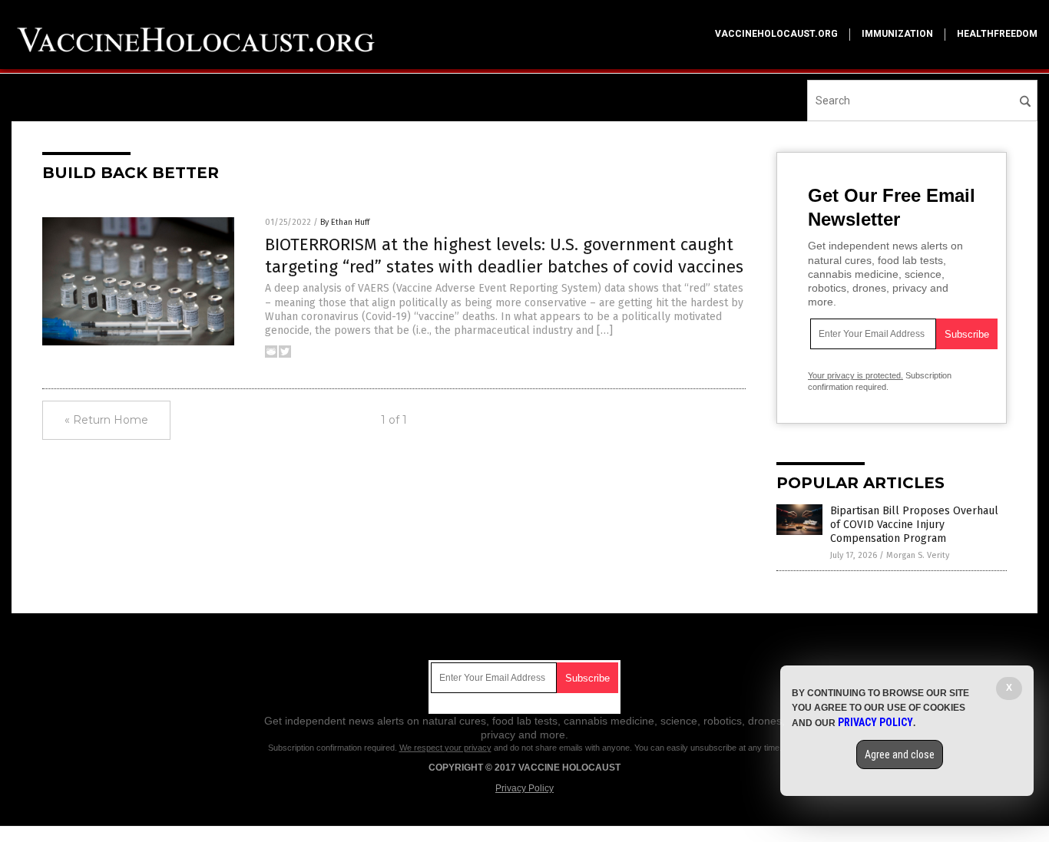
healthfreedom (997, 33)
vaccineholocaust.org (776, 33)
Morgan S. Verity (917, 555)
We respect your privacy (445, 747)
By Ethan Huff (344, 222)
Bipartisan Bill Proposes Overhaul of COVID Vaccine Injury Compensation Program (914, 524)
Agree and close (900, 754)
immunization (897, 33)
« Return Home (106, 420)
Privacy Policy (524, 788)
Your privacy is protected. (855, 375)
